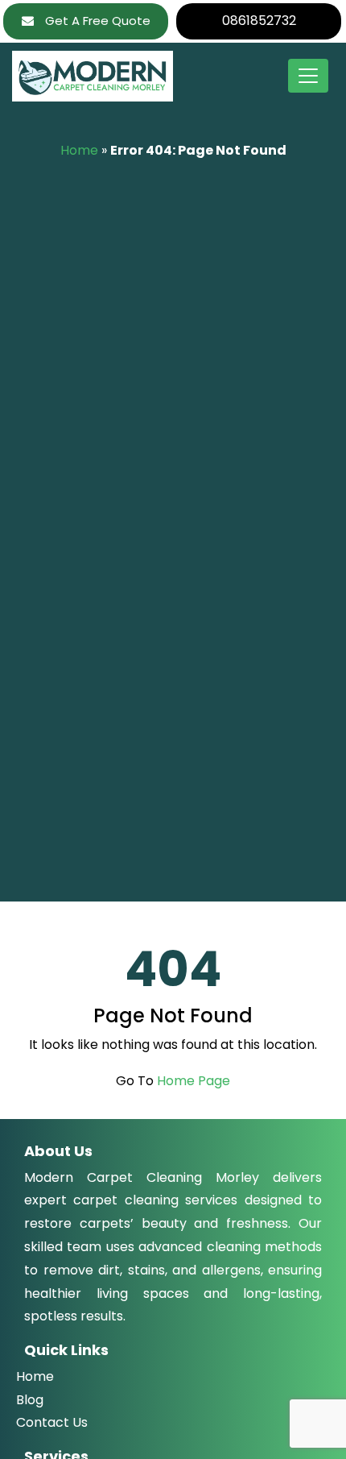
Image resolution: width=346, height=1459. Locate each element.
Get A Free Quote (96, 20)
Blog (29, 1400)
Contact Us (52, 1422)
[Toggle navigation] (308, 76)
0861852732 (259, 20)
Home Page (193, 1080)
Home (79, 150)
